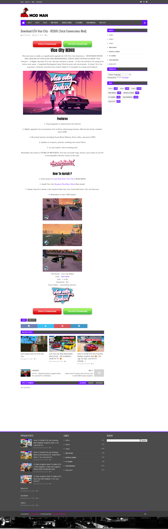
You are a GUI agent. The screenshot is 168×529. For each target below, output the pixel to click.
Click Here (65, 276)
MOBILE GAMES (67, 22)
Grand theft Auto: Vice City (63, 179)
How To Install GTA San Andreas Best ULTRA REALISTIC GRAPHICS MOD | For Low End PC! (47, 454)
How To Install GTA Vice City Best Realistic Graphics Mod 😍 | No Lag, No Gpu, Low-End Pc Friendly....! (90, 357)
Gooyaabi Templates (58, 514)
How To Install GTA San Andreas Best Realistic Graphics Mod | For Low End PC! (46, 442)
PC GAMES (79, 22)
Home (22, 2)
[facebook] (146, 2)
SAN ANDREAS (90, 22)
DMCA (33, 2)
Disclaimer (24, 496)
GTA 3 (29, 22)
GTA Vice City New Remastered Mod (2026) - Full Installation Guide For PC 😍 (60, 356)
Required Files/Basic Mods (64, 184)
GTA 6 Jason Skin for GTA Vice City (32, 355)
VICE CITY (102, 22)
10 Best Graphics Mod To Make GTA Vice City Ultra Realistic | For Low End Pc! (47, 478)
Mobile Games (114, 51)
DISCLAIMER (39, 2)
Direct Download (47, 44)
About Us (27, 2)
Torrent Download (77, 44)
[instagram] (144, 2)
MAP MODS (54, 22)
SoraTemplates (34, 514)
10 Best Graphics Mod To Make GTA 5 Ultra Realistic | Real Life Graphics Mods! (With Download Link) (47, 466)
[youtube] (141, 2)
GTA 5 (45, 22)
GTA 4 (37, 22)
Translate (125, 78)
